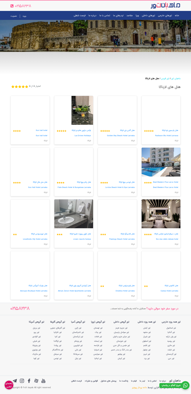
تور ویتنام (78, 341)
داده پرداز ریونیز (139, 388)
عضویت (13, 16)
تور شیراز (146, 336)
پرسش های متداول (108, 381)
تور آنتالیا (171, 332)
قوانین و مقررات (91, 381)
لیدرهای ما (118, 16)
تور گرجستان (171, 354)
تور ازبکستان (78, 336)
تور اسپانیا (98, 350)
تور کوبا (36, 358)
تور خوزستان (121, 341)
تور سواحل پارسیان (121, 332)
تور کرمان (121, 358)
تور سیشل (58, 354)
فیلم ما (134, 381)
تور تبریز (146, 354)
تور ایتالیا (98, 358)
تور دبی (171, 358)
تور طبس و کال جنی (121, 345)
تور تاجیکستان (78, 332)
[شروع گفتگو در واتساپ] (185, 385)
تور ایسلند (98, 341)
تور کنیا (57, 336)
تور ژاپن (78, 328)
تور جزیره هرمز (121, 328)
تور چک (98, 332)
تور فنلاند (98, 336)
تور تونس (58, 358)
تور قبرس (165, 78)
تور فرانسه (98, 345)
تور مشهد (147, 332)
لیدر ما (142, 381)
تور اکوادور (36, 336)
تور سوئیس (98, 354)
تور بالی (78, 350)
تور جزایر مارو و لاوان (121, 336)
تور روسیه (171, 341)
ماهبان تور (176, 78)
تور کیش (146, 328)
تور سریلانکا (78, 354)
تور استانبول (171, 328)
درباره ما (92, 16)
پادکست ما (123, 381)
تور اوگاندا (58, 341)
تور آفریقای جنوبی (57, 328)
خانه (177, 16)
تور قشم (146, 345)
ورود (24, 16)
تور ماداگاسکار (57, 350)
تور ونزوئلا (36, 345)
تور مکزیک (36, 354)
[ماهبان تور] (160, 5)
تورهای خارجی (165, 16)
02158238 (20, 308)
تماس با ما (104, 16)
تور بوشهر (121, 354)
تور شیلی (36, 341)
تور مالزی (171, 345)
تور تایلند (171, 350)
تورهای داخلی (148, 16)
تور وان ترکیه (171, 336)
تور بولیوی (36, 350)
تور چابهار (147, 350)
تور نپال (78, 358)
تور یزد (147, 358)
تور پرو (36, 332)
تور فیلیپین (78, 345)
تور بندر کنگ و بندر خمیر (121, 350)
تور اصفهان (146, 341)
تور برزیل (36, 328)
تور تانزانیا (58, 332)
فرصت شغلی (80, 16)
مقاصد (129, 16)
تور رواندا (57, 345)
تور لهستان (98, 328)
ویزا (137, 16)
